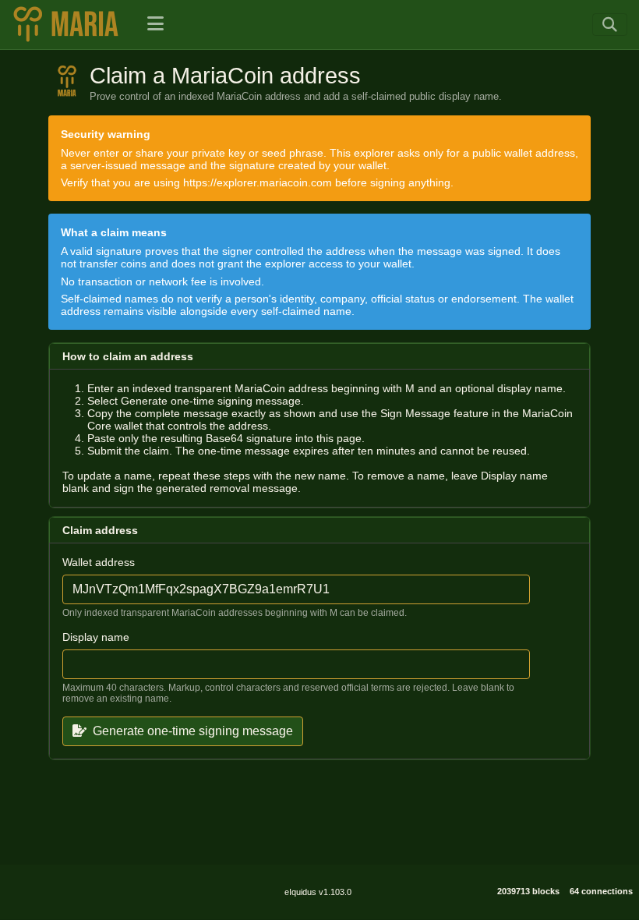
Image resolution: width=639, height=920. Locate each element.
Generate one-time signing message (193, 731)
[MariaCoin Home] (70, 24)
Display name (95, 637)
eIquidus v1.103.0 (317, 892)
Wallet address (98, 562)
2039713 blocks (528, 891)
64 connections (601, 891)
